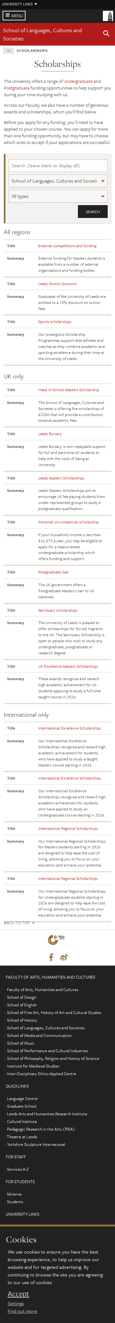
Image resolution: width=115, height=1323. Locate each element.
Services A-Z (18, 1169)
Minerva (14, 1194)
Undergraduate (78, 81)
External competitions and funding (67, 245)
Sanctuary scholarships (57, 610)
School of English (22, 1005)
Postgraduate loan (53, 572)
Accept (18, 1294)
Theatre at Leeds (22, 1136)
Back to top (17, 923)
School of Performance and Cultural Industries (47, 1050)
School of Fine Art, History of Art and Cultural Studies (54, 1012)
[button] (106, 34)
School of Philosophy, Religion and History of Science (53, 1058)
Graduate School (21, 1106)
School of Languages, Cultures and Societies (46, 1028)
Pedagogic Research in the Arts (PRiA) (41, 1129)
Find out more (22, 1310)
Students (15, 1201)
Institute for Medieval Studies (33, 1066)
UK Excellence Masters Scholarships (68, 666)
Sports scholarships (54, 321)
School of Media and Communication (39, 1035)
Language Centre (22, 1098)
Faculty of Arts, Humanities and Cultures (42, 989)
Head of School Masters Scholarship (68, 389)
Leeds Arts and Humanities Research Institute (47, 1114)
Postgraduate (17, 87)
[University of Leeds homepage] (108, 15)
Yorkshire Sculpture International (36, 1144)
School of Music (20, 1043)
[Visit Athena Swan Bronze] (57, 941)
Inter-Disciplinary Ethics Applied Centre (41, 1073)
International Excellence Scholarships (69, 728)
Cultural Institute (22, 1121)
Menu (17, 15)
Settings (16, 1303)
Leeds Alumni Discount (57, 283)
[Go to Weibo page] (64, 957)
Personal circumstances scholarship (68, 522)
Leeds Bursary (50, 433)
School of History (22, 1020)
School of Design (21, 997)
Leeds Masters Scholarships (61, 478)
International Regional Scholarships (68, 828)
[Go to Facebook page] (51, 957)
